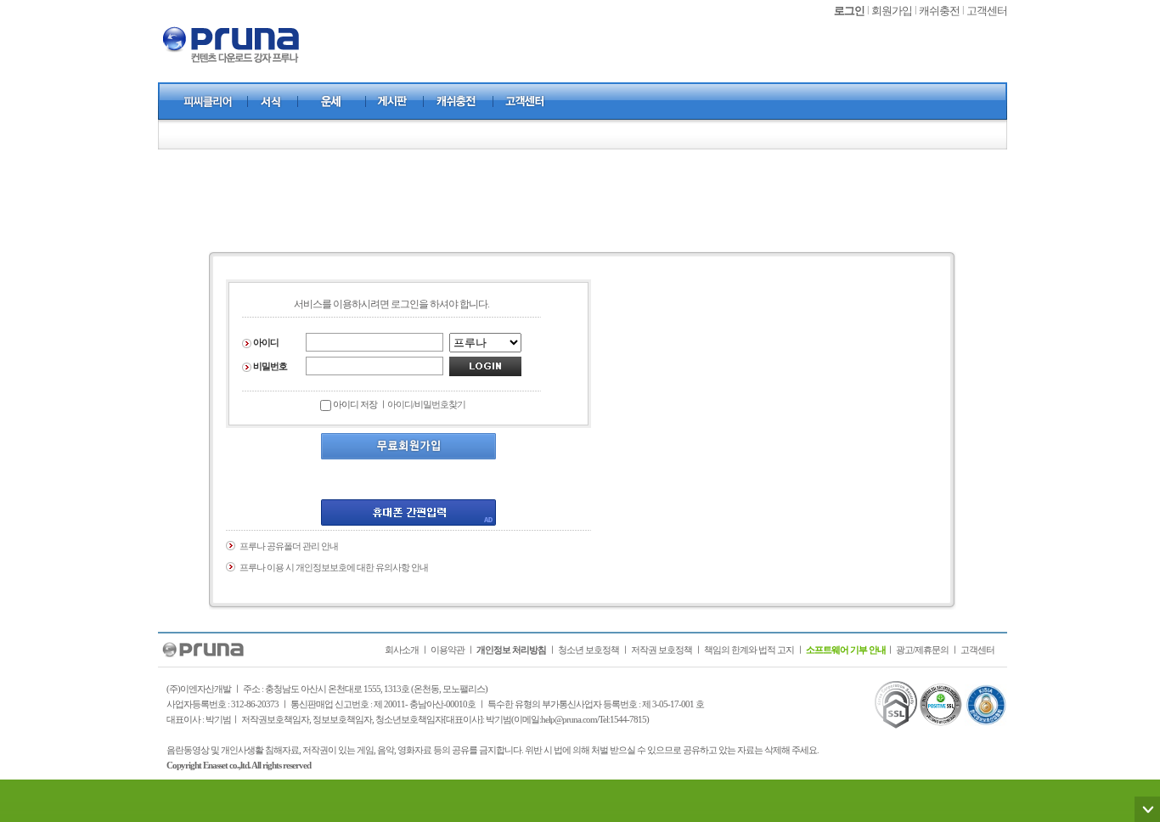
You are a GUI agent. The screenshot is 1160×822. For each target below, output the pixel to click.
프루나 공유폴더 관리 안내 (288, 546)
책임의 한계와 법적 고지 (749, 650)
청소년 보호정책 (588, 650)
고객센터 (986, 10)
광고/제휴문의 (922, 650)
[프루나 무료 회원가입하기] (408, 445)
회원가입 (891, 10)
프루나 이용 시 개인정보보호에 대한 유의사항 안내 (333, 567)
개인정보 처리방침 (511, 650)
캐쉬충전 (939, 10)
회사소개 (402, 650)
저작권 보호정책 (661, 650)
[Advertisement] (582, 200)
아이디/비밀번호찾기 (426, 404)
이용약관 (448, 650)
